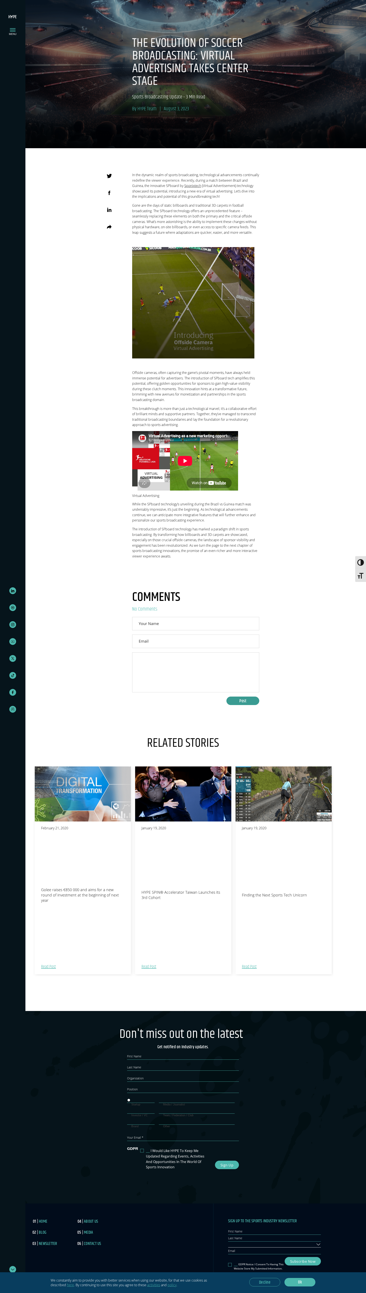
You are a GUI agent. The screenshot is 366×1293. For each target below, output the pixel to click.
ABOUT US (91, 1221)
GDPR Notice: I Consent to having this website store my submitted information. (259, 1266)
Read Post (48, 967)
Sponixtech (192, 185)
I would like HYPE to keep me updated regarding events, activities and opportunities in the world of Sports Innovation (175, 1158)
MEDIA (88, 1232)
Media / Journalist (174, 1104)
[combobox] (274, 1244)
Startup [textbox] (234, 1244)
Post (242, 701)
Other (166, 1126)
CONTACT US (92, 1243)
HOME (43, 1221)
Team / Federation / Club (178, 1115)
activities (153, 1285)
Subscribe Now (303, 1261)
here (70, 1285)
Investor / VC (139, 1115)
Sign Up (227, 1165)
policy (172, 1285)
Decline (265, 1282)
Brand (135, 1126)
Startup (135, 1104)
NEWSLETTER (48, 1243)
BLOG (42, 1232)
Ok (300, 1282)
